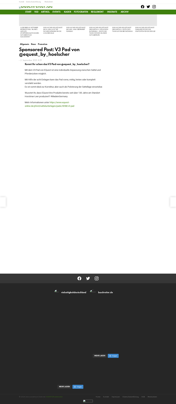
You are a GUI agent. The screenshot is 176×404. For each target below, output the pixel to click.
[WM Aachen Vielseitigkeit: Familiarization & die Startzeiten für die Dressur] (145, 20)
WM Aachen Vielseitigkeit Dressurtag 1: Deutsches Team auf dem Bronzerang (122, 29)
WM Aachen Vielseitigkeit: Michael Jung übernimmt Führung (76, 29)
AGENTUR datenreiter (54, 397)
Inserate (112, 12)
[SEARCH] (155, 12)
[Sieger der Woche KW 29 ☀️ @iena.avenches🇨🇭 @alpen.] (106, 348)
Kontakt (21, 2)
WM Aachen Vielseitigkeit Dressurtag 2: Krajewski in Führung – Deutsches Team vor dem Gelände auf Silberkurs (98, 31)
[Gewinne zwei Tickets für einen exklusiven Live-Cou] (106, 321)
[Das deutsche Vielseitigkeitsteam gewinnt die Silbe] (70, 363)
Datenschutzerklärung (33, 2)
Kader (67, 12)
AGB (143, 397)
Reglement (97, 12)
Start (28, 12)
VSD (36, 12)
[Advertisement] (137, 221)
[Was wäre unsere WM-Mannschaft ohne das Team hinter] (70, 321)
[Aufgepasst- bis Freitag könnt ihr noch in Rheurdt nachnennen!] (3, 202)
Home (98, 397)
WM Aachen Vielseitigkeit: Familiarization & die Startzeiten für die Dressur (145, 29)
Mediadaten (49, 2)
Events (56, 12)
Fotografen (81, 12)
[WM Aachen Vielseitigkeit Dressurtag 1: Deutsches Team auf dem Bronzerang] (122, 20)
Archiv (125, 12)
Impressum (116, 397)
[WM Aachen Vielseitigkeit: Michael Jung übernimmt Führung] (76, 20)
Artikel (45, 12)
